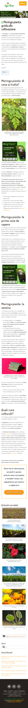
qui (24, 60)
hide (7, 72)
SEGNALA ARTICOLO (14, 492)
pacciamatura (14, 453)
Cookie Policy (22, 694)
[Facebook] (9, 686)
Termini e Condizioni (14, 695)
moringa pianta (12, 636)
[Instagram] (19, 686)
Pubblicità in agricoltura (15, 696)
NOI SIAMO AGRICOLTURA (12, 699)
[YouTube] (14, 686)
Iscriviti (15, 691)
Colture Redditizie (19, 690)
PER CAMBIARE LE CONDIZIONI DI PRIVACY (15, 701)
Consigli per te (8, 691)
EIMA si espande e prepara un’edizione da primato (14, 670)
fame (19, 189)
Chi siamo (10, 690)
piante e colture (21, 636)
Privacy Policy (17, 692)
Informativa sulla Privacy (10, 694)
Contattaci (22, 691)
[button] (23, 3)
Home (5, 690)
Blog (10, 692)
